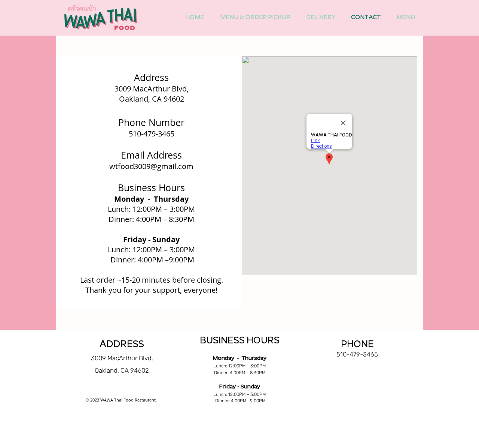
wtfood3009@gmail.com (151, 166)
